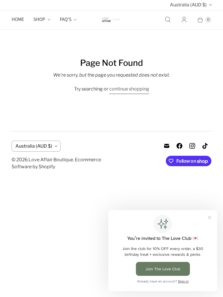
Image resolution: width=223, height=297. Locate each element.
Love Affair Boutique (50, 159)
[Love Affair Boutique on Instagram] (192, 146)
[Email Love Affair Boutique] (166, 146)
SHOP (39, 19)
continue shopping (129, 89)
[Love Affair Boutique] (111, 19)
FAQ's (65, 19)
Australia (188, 5)
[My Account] (184, 20)
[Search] (168, 20)
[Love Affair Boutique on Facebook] (179, 146)
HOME (18, 19)
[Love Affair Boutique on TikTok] (205, 146)
